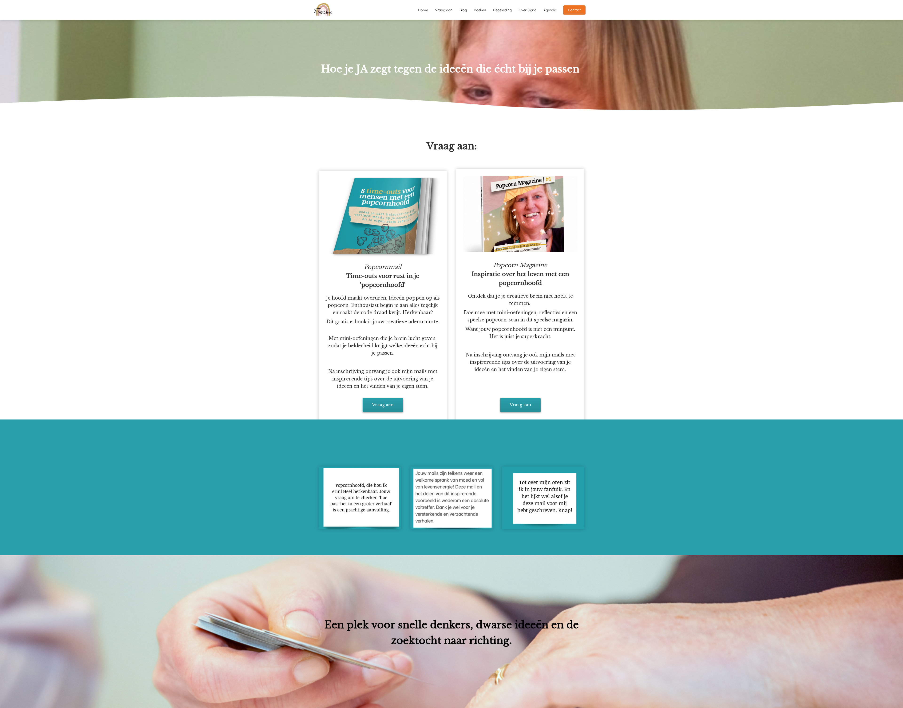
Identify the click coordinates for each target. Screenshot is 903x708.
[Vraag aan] (383, 414)
